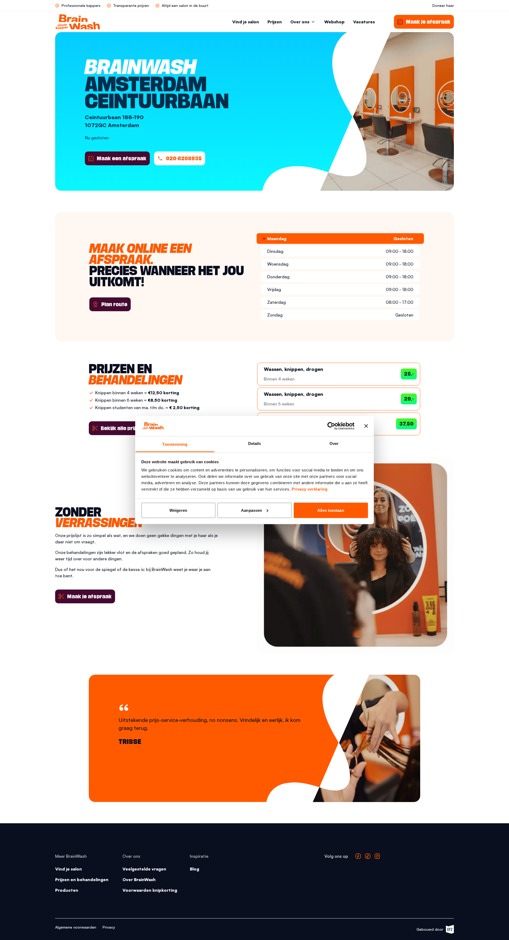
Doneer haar (443, 5)
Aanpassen (251, 510)
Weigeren (178, 510)
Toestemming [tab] (174, 444)
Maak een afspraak (121, 158)
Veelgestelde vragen (144, 869)
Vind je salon (245, 21)
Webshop (334, 21)
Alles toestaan (330, 510)
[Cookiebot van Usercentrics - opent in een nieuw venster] (331, 426)
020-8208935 (184, 158)
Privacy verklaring (309, 489)
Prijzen (274, 21)
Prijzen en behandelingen (81, 879)
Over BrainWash (139, 879)
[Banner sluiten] (366, 426)
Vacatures (364, 21)
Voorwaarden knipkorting (149, 890)
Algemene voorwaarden (75, 927)
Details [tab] (254, 443)
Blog (194, 869)
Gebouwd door (432, 930)
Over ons (299, 21)
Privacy (109, 927)
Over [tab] (334, 443)
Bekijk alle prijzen (122, 428)
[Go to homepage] (77, 21)
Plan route (114, 304)
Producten (66, 890)
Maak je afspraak (89, 596)
